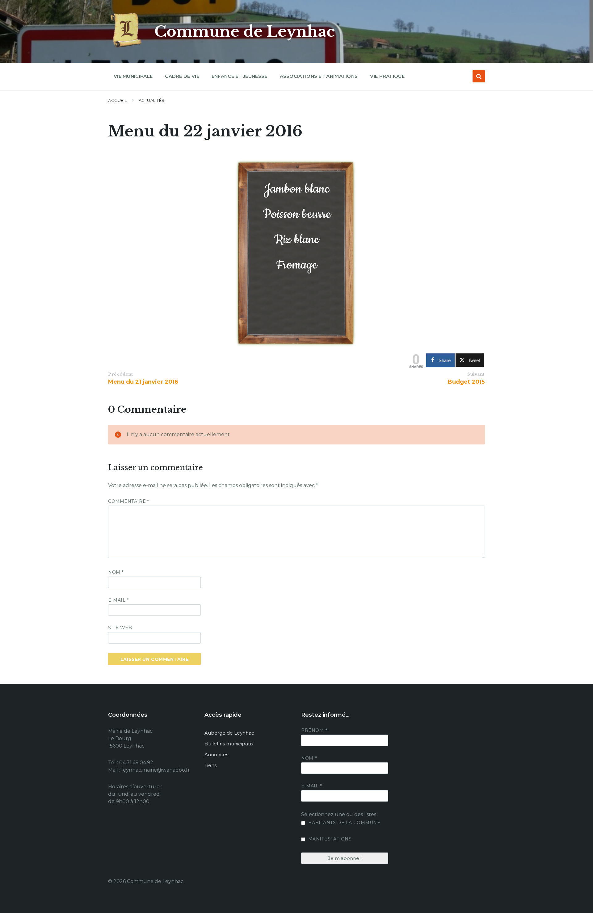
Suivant (476, 374)
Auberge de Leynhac (229, 733)
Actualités (152, 100)
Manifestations (329, 839)
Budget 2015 (466, 381)
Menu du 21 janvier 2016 (143, 381)
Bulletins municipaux (229, 744)
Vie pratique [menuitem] (387, 76)
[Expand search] (479, 76)
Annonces (216, 754)
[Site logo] (126, 48)
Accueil (117, 100)
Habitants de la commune (343, 822)
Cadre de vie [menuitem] (182, 76)
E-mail (118, 600)
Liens (210, 765)
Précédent (120, 374)
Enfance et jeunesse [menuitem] (239, 76)
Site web (120, 628)
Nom (116, 572)
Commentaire (128, 501)
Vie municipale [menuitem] (133, 76)
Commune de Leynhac (244, 31)
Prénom (314, 730)
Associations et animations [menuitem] (319, 76)
